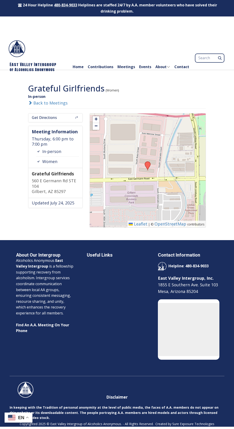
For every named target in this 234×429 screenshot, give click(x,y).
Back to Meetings (50, 103)
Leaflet (140, 224)
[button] (146, 162)
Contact (181, 66)
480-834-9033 (65, 5)
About (161, 66)
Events (145, 66)
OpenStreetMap (170, 224)
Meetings (126, 66)
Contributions (100, 66)
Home (78, 66)
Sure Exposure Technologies (193, 424)
